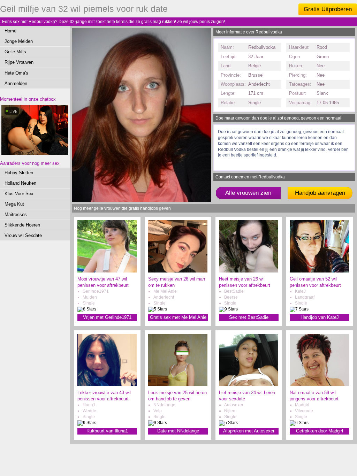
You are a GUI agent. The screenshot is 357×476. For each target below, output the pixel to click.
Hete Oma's (16, 73)
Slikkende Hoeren (22, 225)
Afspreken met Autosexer (248, 430)
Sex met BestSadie (248, 317)
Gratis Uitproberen (328, 9)
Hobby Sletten (19, 172)
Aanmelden (16, 83)
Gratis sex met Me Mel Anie (178, 317)
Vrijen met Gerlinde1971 (107, 317)
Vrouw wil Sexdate (23, 235)
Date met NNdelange (178, 430)
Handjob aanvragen (320, 193)
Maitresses (16, 214)
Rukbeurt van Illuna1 (107, 430)
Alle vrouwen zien (248, 193)
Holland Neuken (20, 183)
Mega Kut (14, 204)
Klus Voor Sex (19, 193)
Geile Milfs (15, 51)
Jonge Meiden (19, 41)
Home (10, 30)
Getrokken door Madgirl (319, 430)
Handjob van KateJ (320, 317)
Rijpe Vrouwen (19, 62)
